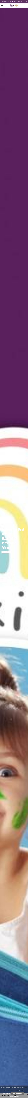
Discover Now (6, 552)
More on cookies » (14, 1096)
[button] (2, 5)
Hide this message (17, 1093)
